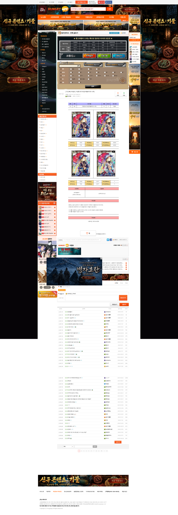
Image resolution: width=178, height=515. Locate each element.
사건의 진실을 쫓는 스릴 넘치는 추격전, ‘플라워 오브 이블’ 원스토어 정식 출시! (112, 269)
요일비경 (112, 45)
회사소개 (42, 491)
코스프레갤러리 (44, 165)
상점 (103, 45)
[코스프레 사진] (47, 249)
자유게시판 (44, 119)
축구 (42, 142)
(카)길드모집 (44, 95)
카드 (121, 42)
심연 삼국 (46, 217)
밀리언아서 (65, 33)
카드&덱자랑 (44, 82)
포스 (103, 47)
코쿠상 (107, 324)
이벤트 (43, 71)
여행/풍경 (44, 156)
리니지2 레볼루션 (136, 59)
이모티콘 (69, 293)
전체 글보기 (74, 33)
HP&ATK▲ (94, 50)
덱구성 (93, 45)
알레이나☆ (108, 408)
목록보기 (114, 304)
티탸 (107, 327)
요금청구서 (108, 380)
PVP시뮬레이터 (45, 46)
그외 (112, 47)
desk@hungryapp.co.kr (100, 504)
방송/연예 (44, 133)
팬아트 (43, 58)
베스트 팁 (44, 60)
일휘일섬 (107, 351)
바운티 (80, 12)
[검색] (95, 446)
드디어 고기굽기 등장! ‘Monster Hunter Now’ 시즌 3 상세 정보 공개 (111, 265)
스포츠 (43, 148)
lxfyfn (107, 354)
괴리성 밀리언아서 (46, 109)
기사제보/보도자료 (90, 491)
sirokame (108, 311)
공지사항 (43, 177)
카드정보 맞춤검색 (46, 39)
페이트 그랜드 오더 (136, 49)
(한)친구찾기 (44, 87)
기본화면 (75, 42)
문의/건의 (43, 180)
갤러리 (43, 79)
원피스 (84, 12)
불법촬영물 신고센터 (78, 491)
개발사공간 (124, 491)
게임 (42, 127)
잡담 (43, 69)
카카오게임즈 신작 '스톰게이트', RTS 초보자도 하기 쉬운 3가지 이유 (110, 267)
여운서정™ (108, 333)
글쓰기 (124, 304)
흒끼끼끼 (107, 357)
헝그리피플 (43, 168)
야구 (42, 145)
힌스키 (107, 363)
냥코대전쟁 (134, 47)
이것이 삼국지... (48, 213)
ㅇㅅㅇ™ (107, 378)
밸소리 (107, 336)
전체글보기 (44, 66)
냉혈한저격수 (108, 435)
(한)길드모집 (44, 90)
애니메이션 (44, 150)
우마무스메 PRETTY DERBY (136, 56)
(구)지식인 (44, 111)
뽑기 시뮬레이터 (45, 44)
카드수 (75, 47)
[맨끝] (107, 451)
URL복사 (60, 240)
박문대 (107, 384)
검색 (110, 9)
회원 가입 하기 (92, 1)
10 (101, 451)
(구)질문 (43, 77)
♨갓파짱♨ (108, 411)
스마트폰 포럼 (44, 159)
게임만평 (43, 171)
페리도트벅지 (108, 387)
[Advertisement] (60, 35)
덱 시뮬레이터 (45, 41)
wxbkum (108, 390)
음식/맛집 (44, 153)
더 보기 (125, 259)
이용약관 (48, 491)
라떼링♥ (107, 321)
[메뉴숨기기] (125, 20)
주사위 (74, 293)
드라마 (43, 136)
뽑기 (84, 42)
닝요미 (107, 366)
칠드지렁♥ (108, 315)
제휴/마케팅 (100, 491)
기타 (103, 50)
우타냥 (107, 405)
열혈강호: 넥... (47, 226)
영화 (42, 139)
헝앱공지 (44, 100)
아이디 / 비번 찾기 (92, 3)
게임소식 (44, 52)
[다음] (104, 451)
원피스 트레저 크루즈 (136, 52)
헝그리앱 (69, 96)
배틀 (103, 42)
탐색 (94, 42)
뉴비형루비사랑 (109, 429)
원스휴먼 (134, 61)
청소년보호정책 (67, 491)
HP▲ (75, 50)
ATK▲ (84, 50)
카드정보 (44, 55)
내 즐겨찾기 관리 (134, 40)
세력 (84, 47)
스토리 (75, 45)
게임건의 (44, 103)
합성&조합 (112, 42)
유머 (42, 122)
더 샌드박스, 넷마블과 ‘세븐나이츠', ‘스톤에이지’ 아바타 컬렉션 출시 (110, 263)
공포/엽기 (44, 125)
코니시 (107, 438)
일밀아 (43, 84)
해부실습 (107, 393)
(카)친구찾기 (44, 92)
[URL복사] (79, 240)
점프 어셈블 (134, 54)
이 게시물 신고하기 (101, 234)
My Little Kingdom (48, 220)
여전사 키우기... (48, 207)
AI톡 (42, 162)
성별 (94, 47)
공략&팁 (43, 74)
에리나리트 (108, 342)
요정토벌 (84, 45)
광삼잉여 (107, 432)
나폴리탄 (107, 423)
